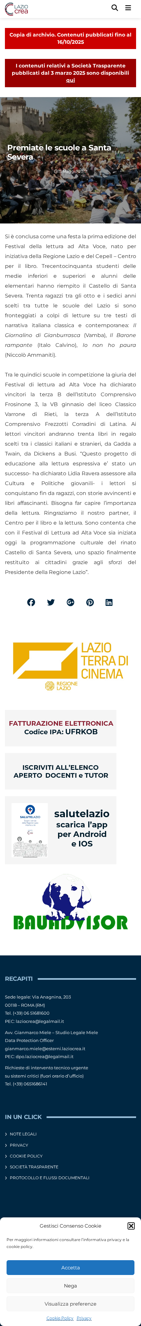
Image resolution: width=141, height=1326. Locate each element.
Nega (70, 1286)
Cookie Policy (60, 1317)
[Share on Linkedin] (109, 602)
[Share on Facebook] (31, 602)
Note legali (23, 1133)
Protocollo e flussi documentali (50, 1177)
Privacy (84, 1317)
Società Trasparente (34, 1166)
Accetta (70, 1267)
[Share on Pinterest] (90, 602)
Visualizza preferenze (70, 1304)
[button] (131, 1226)
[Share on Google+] (70, 602)
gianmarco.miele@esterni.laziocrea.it (45, 1048)
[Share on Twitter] (51, 602)
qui (70, 80)
